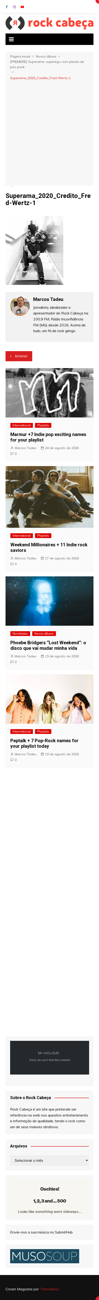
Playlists (43, 425)
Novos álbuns (44, 633)
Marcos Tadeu (25, 448)
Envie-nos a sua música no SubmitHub (41, 1232)
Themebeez (49, 1289)
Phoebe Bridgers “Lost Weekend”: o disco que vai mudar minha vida (48, 645)
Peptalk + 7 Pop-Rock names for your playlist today (44, 743)
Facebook (6, 6)
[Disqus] (50, 839)
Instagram (14, 6)
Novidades (20, 633)
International (22, 425)
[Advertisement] (49, 132)
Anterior (21, 356)
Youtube (22, 6)
